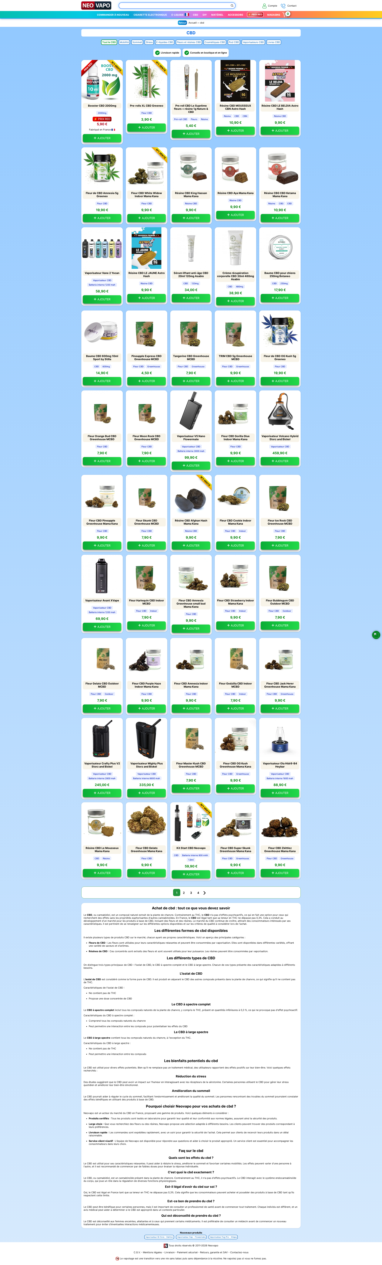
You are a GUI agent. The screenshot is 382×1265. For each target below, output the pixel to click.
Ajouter (103, 138)
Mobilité (124, 42)
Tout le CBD (109, 42)
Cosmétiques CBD (215, 42)
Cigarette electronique (150, 14)
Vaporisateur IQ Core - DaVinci (159, 1237)
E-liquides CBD (164, 42)
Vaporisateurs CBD (253, 42)
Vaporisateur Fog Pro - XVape (223, 1237)
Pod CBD (234, 42)
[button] (376, 635)
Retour (182, 22)
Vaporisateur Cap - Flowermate (191, 1237)
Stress (149, 42)
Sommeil (137, 42)
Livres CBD (274, 42)
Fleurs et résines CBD (189, 42)
